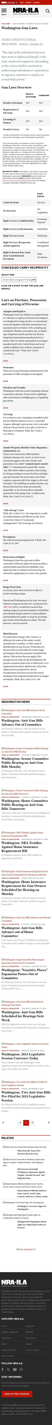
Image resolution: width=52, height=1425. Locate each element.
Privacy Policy (7, 1356)
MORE (5, 361)
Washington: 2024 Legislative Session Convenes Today (23, 1056)
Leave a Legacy (32, 1350)
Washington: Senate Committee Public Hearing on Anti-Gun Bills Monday (25, 762)
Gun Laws (30, 1326)
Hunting (29, 1332)
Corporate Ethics (9, 1350)
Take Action (31, 1338)
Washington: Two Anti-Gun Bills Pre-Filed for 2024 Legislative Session (26, 1096)
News (3, 1326)
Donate (37, 3)
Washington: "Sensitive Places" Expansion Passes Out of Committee (24, 974)
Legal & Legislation (10, 717)
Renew (28, 3)
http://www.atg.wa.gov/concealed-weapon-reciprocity (20, 181)
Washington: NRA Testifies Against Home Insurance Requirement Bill (21, 847)
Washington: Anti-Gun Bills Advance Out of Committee (22, 722)
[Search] (48, 11)
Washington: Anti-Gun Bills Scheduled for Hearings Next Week (22, 1016)
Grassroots (6, 1338)
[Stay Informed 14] (26, 1249)
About (4, 1344)
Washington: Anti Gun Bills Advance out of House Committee (21, 932)
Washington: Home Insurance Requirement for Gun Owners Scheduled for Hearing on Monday (23, 888)
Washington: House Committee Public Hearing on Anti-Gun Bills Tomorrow (24, 805)
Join (22, 3)
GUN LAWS (5, 24)
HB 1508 (8, 607)
